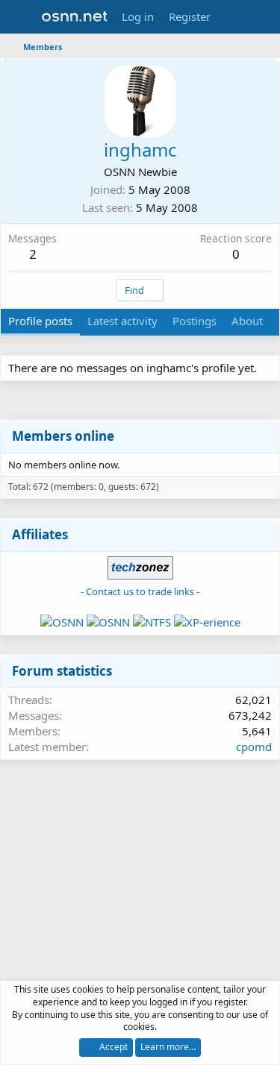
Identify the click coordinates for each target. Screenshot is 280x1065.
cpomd (254, 746)
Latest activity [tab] (122, 320)
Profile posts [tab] (40, 320)
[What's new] (232, 17)
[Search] (262, 17)
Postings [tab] (194, 320)
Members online (63, 435)
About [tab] (247, 320)
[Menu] (20, 17)
